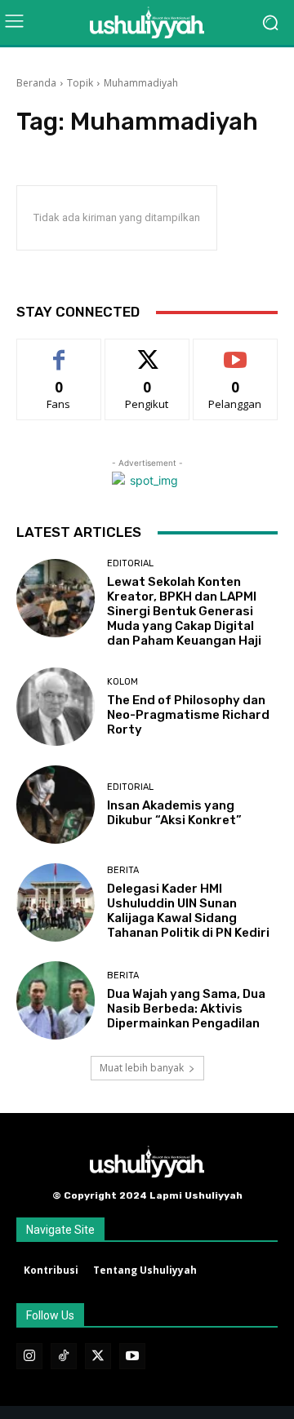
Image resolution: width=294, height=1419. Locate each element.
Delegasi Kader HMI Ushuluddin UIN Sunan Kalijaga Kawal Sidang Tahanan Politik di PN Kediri (188, 910)
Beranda (36, 83)
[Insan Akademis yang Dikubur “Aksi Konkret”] (55, 804)
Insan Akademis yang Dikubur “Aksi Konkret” (174, 812)
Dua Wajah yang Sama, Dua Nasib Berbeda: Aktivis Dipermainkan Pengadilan (186, 1009)
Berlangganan (235, 351)
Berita (123, 870)
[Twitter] (98, 1356)
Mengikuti (147, 351)
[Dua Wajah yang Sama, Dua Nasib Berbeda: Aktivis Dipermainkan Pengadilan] (55, 1000)
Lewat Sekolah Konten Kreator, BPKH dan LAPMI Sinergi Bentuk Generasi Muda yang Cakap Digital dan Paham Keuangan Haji (184, 611)
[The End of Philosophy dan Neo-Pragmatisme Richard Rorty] (55, 706)
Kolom (122, 681)
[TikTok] (64, 1356)
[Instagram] (29, 1356)
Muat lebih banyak (142, 1068)
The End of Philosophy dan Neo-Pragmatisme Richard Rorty (188, 715)
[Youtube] (132, 1356)
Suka (59, 351)
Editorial (130, 563)
